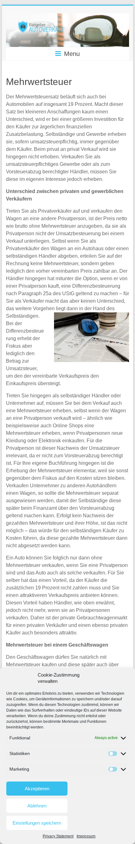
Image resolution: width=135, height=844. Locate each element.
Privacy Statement (58, 836)
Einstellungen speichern (37, 823)
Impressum (86, 836)
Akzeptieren (37, 788)
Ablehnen (36, 805)
